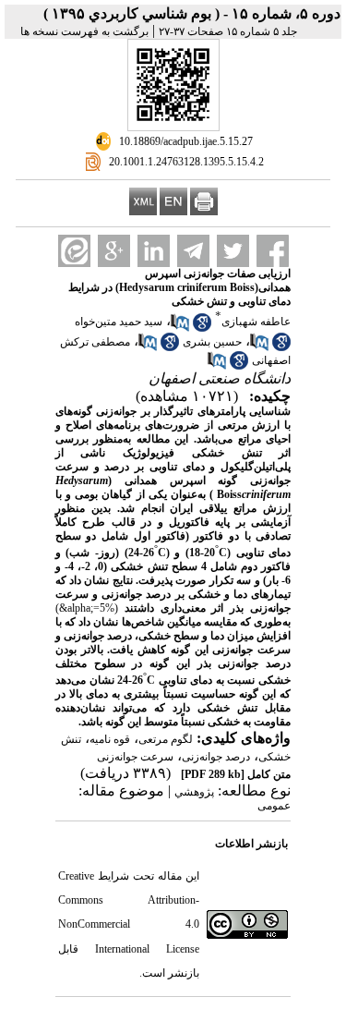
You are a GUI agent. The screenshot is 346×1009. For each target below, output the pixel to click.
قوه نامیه (109, 739)
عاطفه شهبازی (256, 321)
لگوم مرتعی (165, 739)
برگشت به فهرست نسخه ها (84, 31)
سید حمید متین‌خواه (118, 321)
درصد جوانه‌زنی (216, 756)
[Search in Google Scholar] (202, 328)
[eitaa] (74, 251)
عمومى (274, 805)
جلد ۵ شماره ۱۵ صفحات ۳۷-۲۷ (228, 31)
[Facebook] (273, 251)
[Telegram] (193, 251)
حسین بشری (212, 341)
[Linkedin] (153, 251)
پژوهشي (194, 791)
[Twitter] (233, 251)
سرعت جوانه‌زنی (135, 756)
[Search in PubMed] (180, 328)
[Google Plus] (114, 251)
